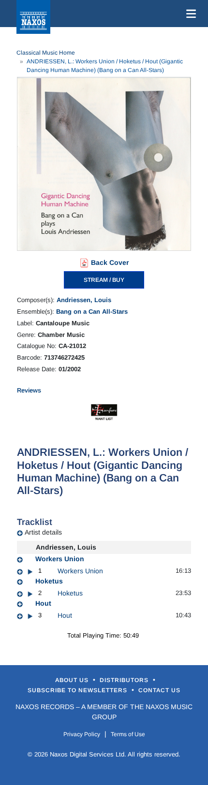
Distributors (125, 680)
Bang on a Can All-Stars (92, 311)
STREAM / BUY (104, 279)
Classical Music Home (45, 52)
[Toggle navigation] (189, 13)
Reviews (29, 390)
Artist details (43, 532)
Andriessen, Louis (84, 300)
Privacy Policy (81, 734)
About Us (72, 680)
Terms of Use (128, 734)
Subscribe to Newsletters (78, 690)
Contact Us (159, 690)
